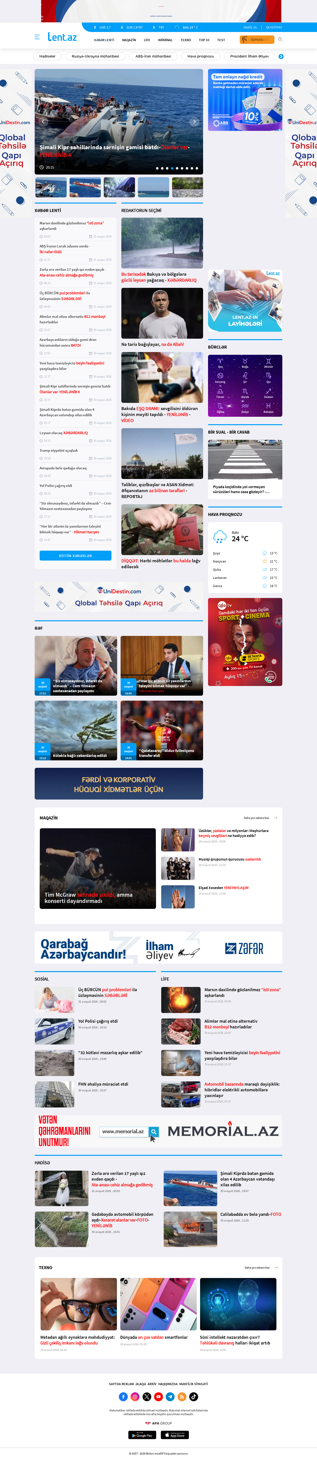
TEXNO (186, 40)
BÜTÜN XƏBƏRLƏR (75, 555)
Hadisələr (47, 56)
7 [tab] (187, 168)
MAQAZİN (129, 40)
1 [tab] (157, 168)
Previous (36, 57)
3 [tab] (167, 168)
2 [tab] (162, 168)
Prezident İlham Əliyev (249, 56)
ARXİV (152, 1384)
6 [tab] (182, 168)
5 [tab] (177, 168)
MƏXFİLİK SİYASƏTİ (193, 1384)
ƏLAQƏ (140, 1384)
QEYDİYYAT (274, 27)
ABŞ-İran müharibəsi (153, 56)
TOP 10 (204, 40)
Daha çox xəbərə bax (256, 818)
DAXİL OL (250, 27)
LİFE (147, 40)
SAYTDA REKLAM (121, 1384)
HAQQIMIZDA (168, 1384)
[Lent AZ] (62, 37)
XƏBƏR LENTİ (48, 210)
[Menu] (37, 37)
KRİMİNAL (165, 40)
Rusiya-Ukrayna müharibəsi (95, 56)
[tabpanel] (119, 122)
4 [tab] (172, 168)
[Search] (280, 39)
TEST (221, 40)
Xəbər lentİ (104, 40)
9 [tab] (197, 168)
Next (281, 57)
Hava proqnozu (200, 56)
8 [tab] (192, 168)
